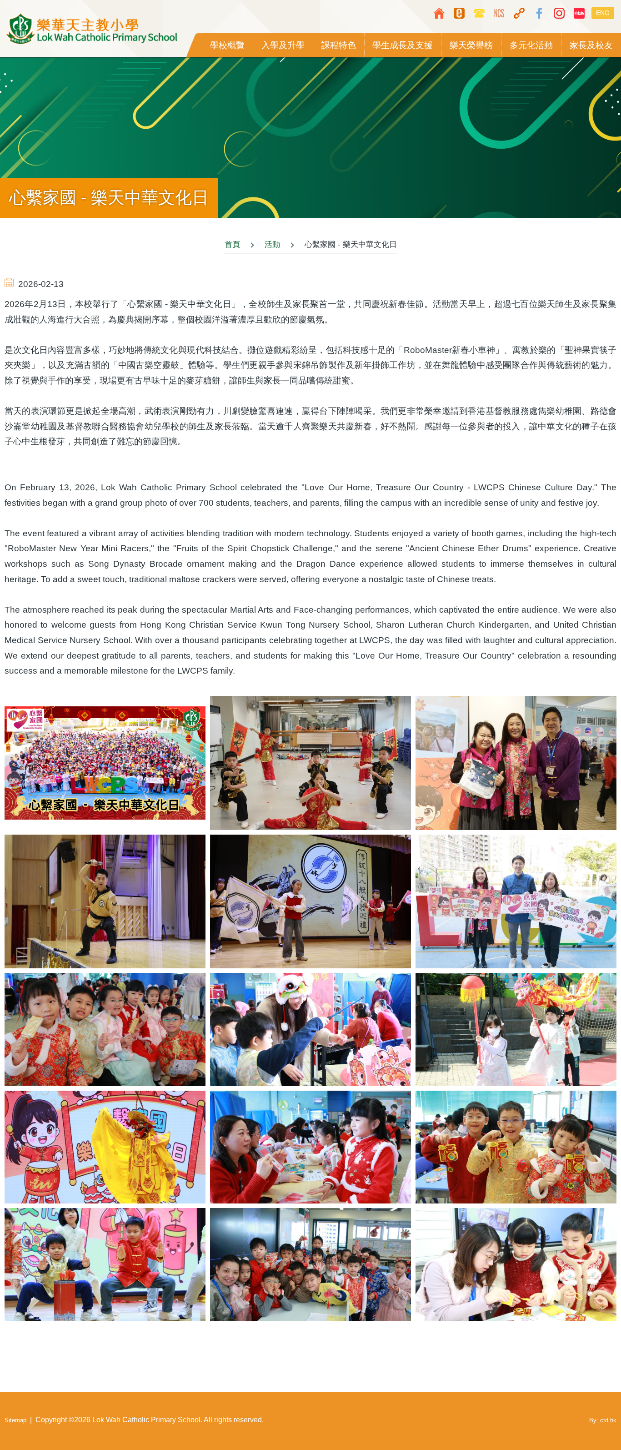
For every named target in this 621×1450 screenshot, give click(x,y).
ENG (603, 12)
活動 (272, 244)
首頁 (232, 244)
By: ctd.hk (602, 1420)
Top (587, 1416)
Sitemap (15, 1420)
